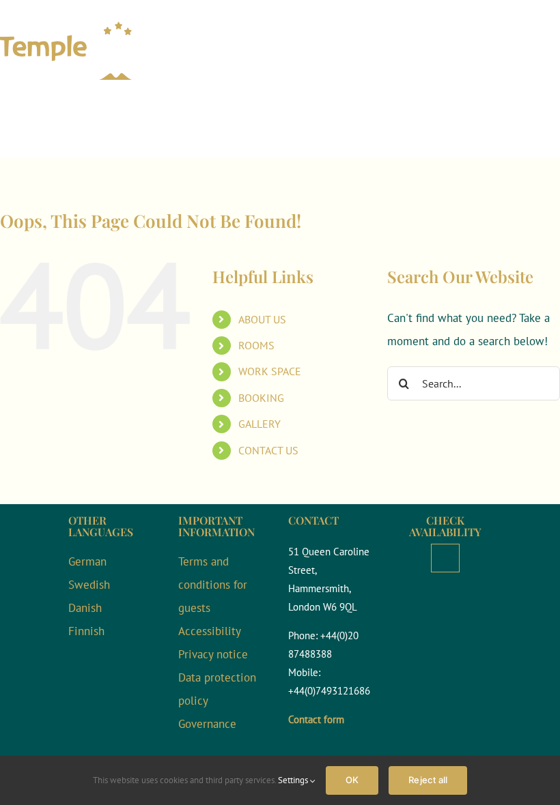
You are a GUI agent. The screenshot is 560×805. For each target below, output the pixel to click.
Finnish (86, 631)
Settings (294, 780)
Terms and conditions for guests (212, 584)
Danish (85, 607)
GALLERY (259, 423)
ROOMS (256, 345)
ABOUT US (262, 319)
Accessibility (209, 631)
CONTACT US (268, 450)
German (87, 561)
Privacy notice (213, 654)
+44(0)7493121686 (329, 690)
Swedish (89, 584)
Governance (207, 723)
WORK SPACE (269, 371)
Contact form (316, 719)
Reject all (427, 779)
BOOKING (261, 398)
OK (352, 779)
